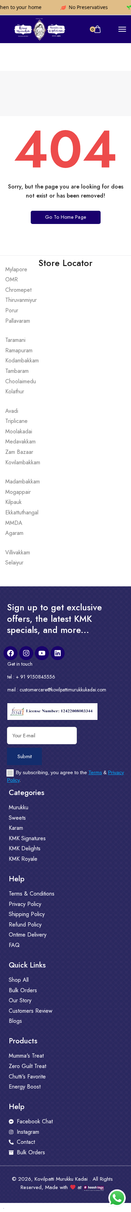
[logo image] (39, 29)
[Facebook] (10, 653)
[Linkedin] (58, 653)
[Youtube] (42, 653)
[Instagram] (26, 653)
